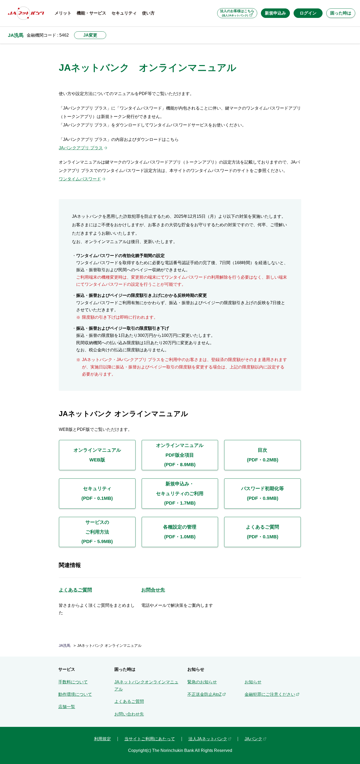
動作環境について (75, 694)
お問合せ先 (153, 590)
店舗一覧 (66, 706)
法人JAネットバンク (207, 739)
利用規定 (102, 739)
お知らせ (253, 682)
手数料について (73, 682)
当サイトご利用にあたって (149, 739)
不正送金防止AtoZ (204, 694)
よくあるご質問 (75, 590)
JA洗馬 (15, 35)
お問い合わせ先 (129, 714)
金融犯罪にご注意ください (270, 694)
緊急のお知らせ (202, 682)
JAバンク (253, 739)
